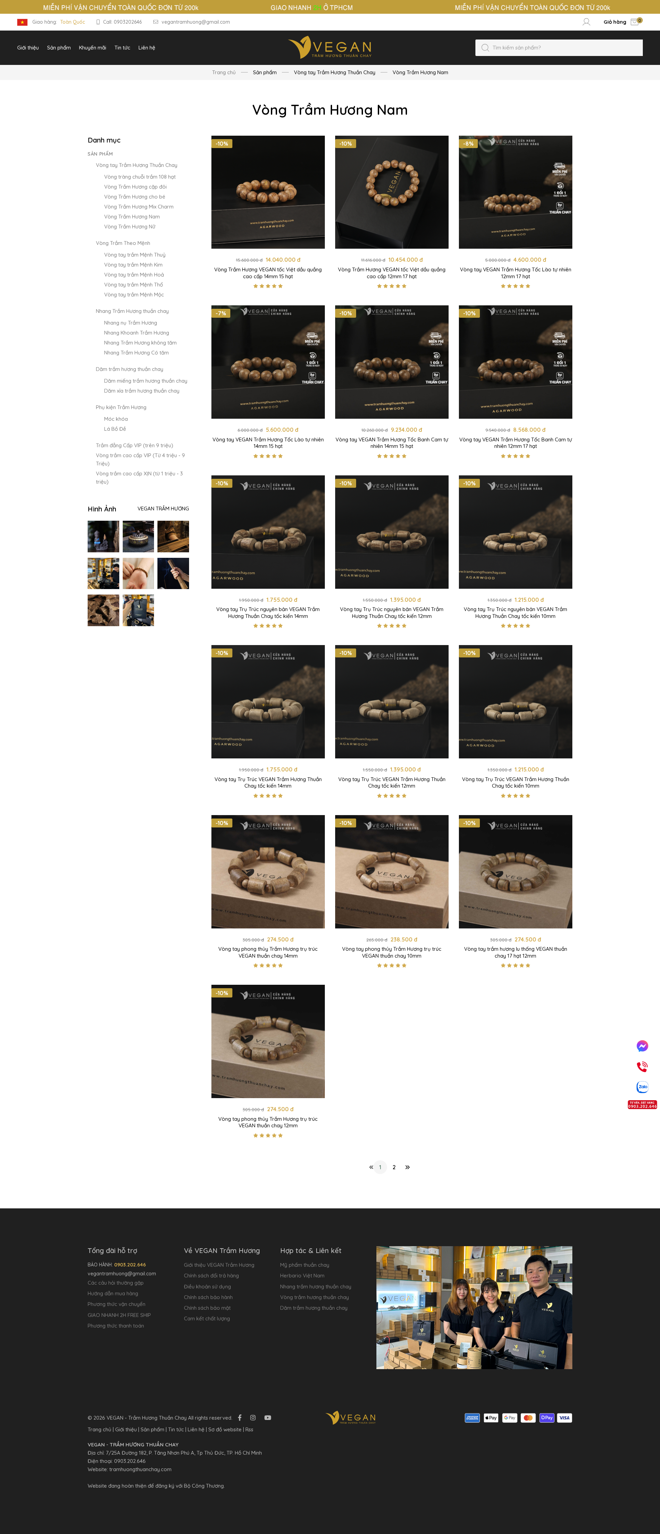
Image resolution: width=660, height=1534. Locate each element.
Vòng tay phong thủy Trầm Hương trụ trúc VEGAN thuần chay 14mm (268, 952)
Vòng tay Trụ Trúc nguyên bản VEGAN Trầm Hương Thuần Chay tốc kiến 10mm (515, 612)
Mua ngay (268, 241)
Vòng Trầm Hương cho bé (134, 196)
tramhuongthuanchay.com (140, 1469)
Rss (249, 1429)
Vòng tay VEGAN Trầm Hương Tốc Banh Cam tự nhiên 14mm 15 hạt (392, 443)
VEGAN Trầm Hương (163, 508)
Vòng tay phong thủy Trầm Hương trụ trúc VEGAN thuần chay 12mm (268, 1122)
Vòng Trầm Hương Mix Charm (139, 206)
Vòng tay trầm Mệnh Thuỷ (135, 254)
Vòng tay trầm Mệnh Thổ (133, 284)
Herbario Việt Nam (302, 1275)
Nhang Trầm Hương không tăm (140, 342)
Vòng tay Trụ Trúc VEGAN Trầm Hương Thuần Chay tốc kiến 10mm (515, 782)
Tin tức (176, 1429)
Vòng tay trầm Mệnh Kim (133, 264)
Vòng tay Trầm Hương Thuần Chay (136, 165)
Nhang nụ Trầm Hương (130, 322)
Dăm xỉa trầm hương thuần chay (141, 390)
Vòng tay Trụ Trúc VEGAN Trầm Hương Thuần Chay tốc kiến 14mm (268, 782)
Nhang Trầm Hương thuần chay (132, 311)
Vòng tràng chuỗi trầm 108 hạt (140, 176)
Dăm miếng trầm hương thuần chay (145, 380)
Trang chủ (224, 72)
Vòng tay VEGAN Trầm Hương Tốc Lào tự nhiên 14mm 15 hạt (268, 443)
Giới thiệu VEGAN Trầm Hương (219, 1265)
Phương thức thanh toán (116, 1325)
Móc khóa (116, 419)
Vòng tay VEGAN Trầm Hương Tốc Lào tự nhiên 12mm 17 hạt (515, 273)
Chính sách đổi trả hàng (211, 1275)
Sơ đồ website (225, 1429)
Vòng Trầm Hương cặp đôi (135, 186)
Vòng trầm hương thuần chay (314, 1297)
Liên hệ (196, 1429)
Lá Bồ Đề (115, 429)
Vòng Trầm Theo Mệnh (123, 243)
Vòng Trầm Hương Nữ (129, 226)
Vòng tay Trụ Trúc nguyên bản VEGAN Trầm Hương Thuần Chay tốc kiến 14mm (268, 612)
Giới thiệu (126, 1429)
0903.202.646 (130, 1461)
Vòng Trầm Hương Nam (132, 216)
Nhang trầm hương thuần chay (315, 1286)
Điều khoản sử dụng (207, 1286)
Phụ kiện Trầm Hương (121, 407)
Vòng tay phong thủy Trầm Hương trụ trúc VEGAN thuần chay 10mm (391, 952)
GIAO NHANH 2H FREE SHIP (119, 1315)
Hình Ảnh (102, 509)
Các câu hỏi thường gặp (116, 1282)
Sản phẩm (100, 154)
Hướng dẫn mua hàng (113, 1293)
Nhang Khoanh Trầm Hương (136, 332)
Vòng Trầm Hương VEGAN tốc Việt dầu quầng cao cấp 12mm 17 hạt (392, 273)
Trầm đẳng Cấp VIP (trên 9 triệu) (134, 445)
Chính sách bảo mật (207, 1308)
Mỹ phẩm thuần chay (304, 1265)
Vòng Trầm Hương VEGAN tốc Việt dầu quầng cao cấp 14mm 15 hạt (268, 273)
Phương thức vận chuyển (116, 1304)
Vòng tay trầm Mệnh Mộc (134, 294)
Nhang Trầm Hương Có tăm (136, 352)
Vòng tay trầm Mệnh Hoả (134, 274)
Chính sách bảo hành (208, 1297)
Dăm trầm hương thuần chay (129, 369)
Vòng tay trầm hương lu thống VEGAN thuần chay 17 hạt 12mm (515, 952)
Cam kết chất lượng (207, 1318)
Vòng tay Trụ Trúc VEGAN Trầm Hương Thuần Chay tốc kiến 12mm (392, 782)
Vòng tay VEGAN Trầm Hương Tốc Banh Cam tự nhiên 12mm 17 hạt (515, 443)
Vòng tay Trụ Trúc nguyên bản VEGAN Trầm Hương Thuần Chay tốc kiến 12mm (391, 612)
